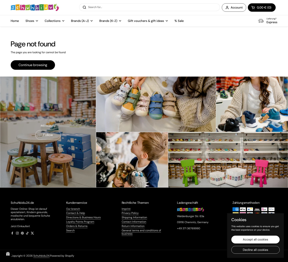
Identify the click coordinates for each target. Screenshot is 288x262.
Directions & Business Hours (83, 217)
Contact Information (134, 221)
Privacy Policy (130, 213)
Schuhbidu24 (41, 255)
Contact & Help (75, 213)
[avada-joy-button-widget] (8, 254)
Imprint (126, 209)
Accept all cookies (255, 239)
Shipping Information (134, 217)
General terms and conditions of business (141, 232)
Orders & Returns (77, 226)
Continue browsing (32, 65)
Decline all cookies (255, 250)
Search (70, 230)
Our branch (73, 209)
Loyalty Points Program (80, 221)
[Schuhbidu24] (35, 7)
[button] (262, 7)
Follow (48, 135)
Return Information (133, 226)
